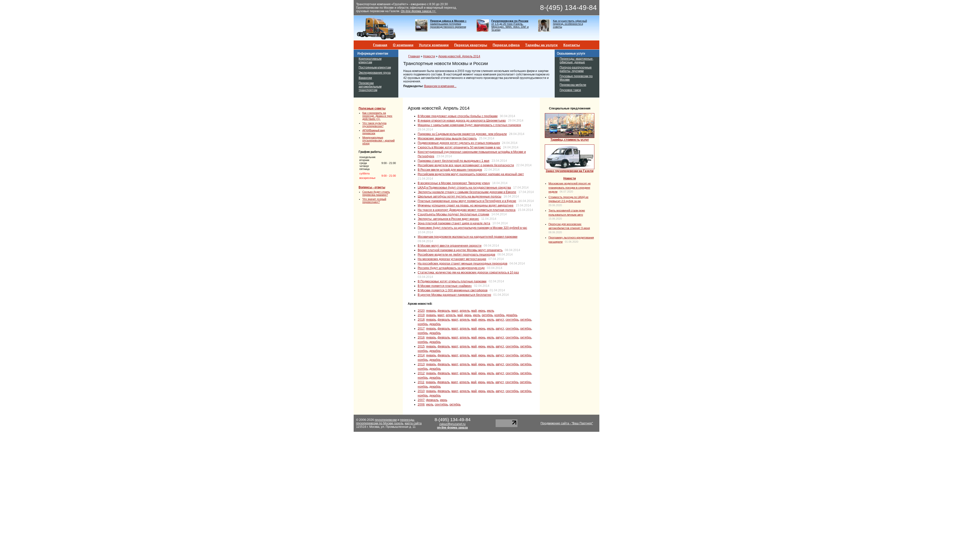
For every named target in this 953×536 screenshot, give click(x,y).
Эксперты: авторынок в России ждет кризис (448, 219)
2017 (421, 328)
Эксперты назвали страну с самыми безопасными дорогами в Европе (467, 192)
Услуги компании (434, 45)
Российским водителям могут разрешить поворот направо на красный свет (471, 174)
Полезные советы (372, 108)
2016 (421, 337)
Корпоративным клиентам (370, 60)
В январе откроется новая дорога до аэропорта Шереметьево (462, 120)
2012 (421, 373)
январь (431, 310)
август (500, 319)
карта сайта (413, 423)
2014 (421, 355)
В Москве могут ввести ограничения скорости (449, 245)
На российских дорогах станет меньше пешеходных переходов (462, 263)
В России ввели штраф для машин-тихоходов (450, 169)
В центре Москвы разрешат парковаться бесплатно (454, 295)
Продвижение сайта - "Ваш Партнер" (567, 423)
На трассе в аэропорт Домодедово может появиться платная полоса (466, 210)
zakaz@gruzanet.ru (452, 424)
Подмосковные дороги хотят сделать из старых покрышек (459, 143)
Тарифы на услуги (541, 45)
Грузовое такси (570, 90)
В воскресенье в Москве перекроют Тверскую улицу (454, 183)
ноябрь (499, 315)
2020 (421, 310)
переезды (407, 420)
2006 (421, 404)
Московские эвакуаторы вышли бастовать (447, 138)
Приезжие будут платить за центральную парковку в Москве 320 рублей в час (472, 228)
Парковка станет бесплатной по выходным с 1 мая (453, 161)
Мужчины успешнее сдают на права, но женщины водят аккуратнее (465, 205)
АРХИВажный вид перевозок (373, 132)
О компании (403, 45)
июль (490, 310)
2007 (421, 400)
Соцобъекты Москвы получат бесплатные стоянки (453, 214)
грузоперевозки (386, 420)
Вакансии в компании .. (440, 86)
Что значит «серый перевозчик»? (374, 200)
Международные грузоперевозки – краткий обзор (378, 140)
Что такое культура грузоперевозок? (374, 125)
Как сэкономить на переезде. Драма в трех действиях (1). (377, 115)
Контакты (571, 45)
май (474, 310)
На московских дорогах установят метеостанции (452, 259)
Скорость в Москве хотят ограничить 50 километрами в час (459, 147)
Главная (380, 45)
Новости (429, 56)
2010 (421, 391)
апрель (465, 310)
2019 (421, 315)
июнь (481, 310)
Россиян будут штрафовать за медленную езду (451, 268)
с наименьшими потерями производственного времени (448, 23)
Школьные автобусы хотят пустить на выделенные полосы (459, 196)
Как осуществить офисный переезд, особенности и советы (570, 23)
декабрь (511, 315)
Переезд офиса (506, 45)
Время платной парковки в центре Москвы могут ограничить (460, 250)
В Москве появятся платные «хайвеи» (445, 286)
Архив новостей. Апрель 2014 (459, 56)
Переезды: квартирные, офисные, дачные (576, 60)
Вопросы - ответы (372, 187)
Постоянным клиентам (375, 67)
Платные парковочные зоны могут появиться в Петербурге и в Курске (467, 201)
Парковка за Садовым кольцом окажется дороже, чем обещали (462, 134)
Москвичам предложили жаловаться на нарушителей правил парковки (467, 236)
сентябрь (512, 319)
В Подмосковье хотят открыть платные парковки (452, 281)
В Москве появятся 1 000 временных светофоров (452, 290)
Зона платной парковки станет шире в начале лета (454, 223)
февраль (444, 310)
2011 (421, 382)
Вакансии (365, 78)
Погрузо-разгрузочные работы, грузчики (576, 69)
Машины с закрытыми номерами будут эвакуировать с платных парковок (469, 125)
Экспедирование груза (375, 72)
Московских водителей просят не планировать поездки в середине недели (569, 187)
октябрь (487, 315)
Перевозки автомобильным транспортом (370, 86)
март (454, 310)
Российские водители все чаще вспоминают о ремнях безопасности (466, 165)
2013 (421, 364)
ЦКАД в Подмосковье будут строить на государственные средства (464, 187)
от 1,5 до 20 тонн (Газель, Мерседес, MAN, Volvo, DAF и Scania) (510, 25)
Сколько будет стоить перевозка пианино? (376, 193)
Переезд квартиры (470, 45)
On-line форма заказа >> (418, 11)
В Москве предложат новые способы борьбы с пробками (458, 116)
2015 (421, 346)
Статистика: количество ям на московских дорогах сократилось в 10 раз (468, 272)
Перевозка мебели (573, 85)
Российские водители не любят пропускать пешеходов (456, 254)
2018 (421, 319)
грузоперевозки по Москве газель (379, 423)
